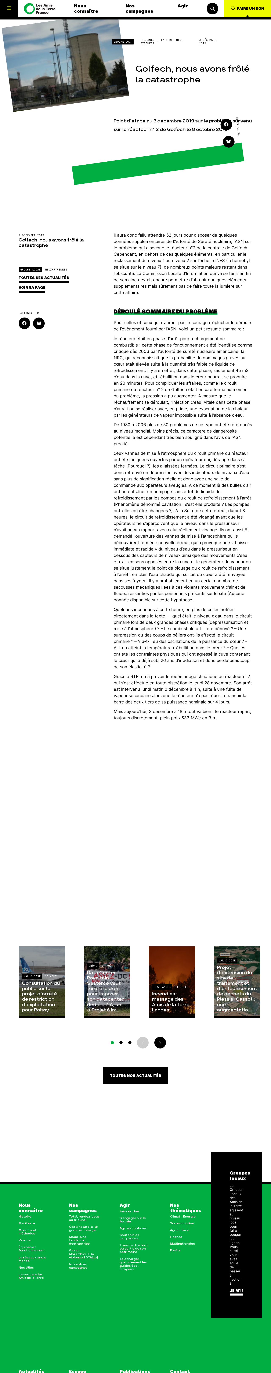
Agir (183, 6)
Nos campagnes (139, 8)
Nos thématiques (185, 1208)
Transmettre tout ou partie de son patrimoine (134, 1249)
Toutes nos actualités (135, 1076)
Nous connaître (86, 8)
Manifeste (27, 1223)
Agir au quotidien (133, 1228)
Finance (176, 1237)
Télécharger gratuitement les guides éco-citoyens (133, 1264)
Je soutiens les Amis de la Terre (31, 1276)
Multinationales (182, 1243)
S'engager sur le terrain (133, 1219)
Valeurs (25, 1240)
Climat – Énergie (183, 1216)
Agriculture (179, 1230)
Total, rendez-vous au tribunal (84, 1218)
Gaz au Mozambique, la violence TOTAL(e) (83, 1254)
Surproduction (182, 1223)
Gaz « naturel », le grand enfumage (83, 1228)
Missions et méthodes (27, 1232)
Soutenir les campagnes (129, 1236)
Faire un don (129, 1211)
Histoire (25, 1216)
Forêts (175, 1250)
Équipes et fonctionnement (32, 1248)
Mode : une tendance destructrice (79, 1240)
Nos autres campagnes (78, 1266)
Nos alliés (26, 1267)
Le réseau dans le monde (32, 1259)
